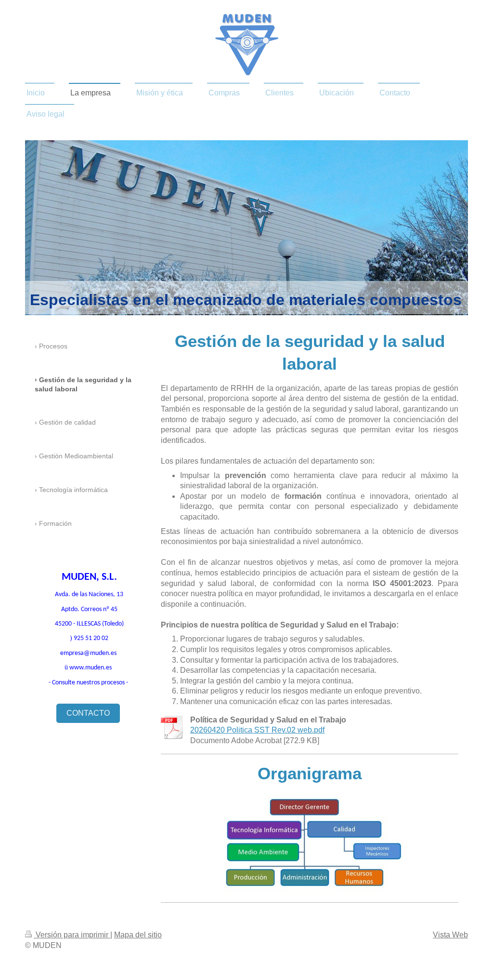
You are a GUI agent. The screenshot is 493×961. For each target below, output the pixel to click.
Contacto (88, 713)
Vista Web (450, 935)
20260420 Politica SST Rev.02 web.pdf (257, 730)
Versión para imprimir (72, 935)
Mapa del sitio (138, 935)
